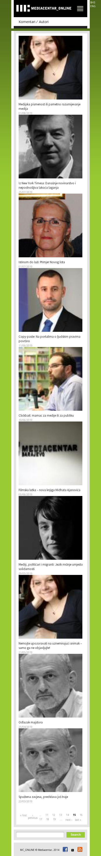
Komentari (27, 21)
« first (23, 815)
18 (47, 819)
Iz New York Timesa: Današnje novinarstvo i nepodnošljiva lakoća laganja (47, 185)
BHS (92, 2)
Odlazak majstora (31, 722)
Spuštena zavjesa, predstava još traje (43, 797)
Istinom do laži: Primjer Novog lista (42, 262)
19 (54, 819)
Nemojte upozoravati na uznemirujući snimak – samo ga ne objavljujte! (50, 646)
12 (53, 815)
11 (46, 815)
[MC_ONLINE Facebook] (64, 850)
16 (81, 815)
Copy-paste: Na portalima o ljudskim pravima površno (49, 339)
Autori (44, 21)
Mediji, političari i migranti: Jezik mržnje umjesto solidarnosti (51, 567)
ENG (93, 6)
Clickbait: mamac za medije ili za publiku (46, 416)
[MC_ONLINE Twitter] (72, 850)
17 (40, 819)
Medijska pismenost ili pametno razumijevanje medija (49, 107)
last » (78, 819)
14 (67, 815)
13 (60, 815)
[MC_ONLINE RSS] (79, 850)
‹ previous (32, 816)
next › (68, 819)
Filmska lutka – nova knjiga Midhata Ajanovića (49, 490)
